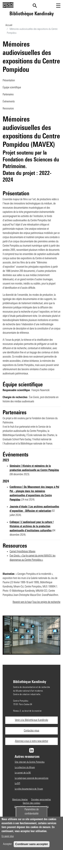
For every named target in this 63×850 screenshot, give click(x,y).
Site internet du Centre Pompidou (29, 762)
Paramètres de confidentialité (31, 811)
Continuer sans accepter (31, 844)
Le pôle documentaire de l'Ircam (29, 789)
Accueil (8, 25)
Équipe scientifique (12, 87)
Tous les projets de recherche (46, 602)
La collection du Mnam (25, 767)
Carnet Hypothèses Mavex (22, 551)
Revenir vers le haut (22, 602)
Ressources (8, 108)
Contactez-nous (31, 730)
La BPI (17, 783)
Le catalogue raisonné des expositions (31, 778)
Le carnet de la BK (23, 773)
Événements (9, 101)
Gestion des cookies (31, 803)
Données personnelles (41, 800)
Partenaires (8, 94)
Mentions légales (20, 800)
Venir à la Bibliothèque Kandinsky (31, 720)
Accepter (7, 844)
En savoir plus (8, 836)
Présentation (9, 80)
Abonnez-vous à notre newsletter (31, 741)
